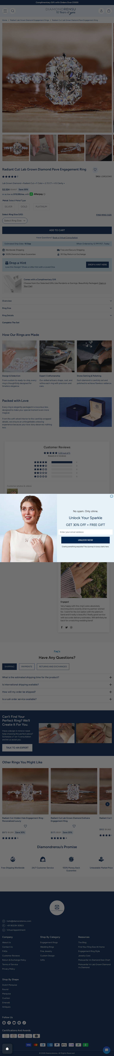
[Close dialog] (111, 496)
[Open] (7, 1049)
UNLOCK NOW (85, 540)
